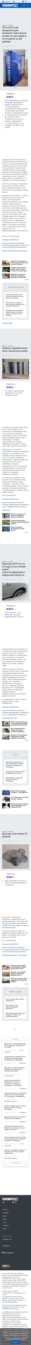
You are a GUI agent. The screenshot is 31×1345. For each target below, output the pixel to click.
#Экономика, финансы (10, 1101)
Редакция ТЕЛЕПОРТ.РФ (10, 240)
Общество (6, 510)
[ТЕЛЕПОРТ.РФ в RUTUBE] (25, 1)
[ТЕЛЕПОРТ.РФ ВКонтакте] (18, 1)
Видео (4, 1216)
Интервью (6, 1212)
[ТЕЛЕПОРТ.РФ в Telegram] (16, 1)
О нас (4, 1222)
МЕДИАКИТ (6, 1245)
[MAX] (7, 97)
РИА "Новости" (7, 449)
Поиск (4, 1228)
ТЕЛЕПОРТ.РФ (12, 247)
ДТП (16, 718)
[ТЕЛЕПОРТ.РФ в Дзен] (23, 1)
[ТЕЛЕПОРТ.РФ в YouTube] (28, 1)
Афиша (5, 1219)
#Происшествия (9, 1076)
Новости (5, 1209)
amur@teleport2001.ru (11, 1302)
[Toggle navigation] (27, 5)
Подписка (6, 1225)
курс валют (23, 955)
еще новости (15, 1162)
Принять (15, 1342)
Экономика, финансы (10, 955)
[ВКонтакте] (10, 97)
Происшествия (8, 718)
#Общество (22, 1063)
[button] (14, 87)
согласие (4, 1331)
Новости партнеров (9, 251)
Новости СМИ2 (7, 323)
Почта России (22, 251)
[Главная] (10, 5)
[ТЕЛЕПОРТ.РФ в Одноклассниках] (21, 1)
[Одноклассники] (12, 97)
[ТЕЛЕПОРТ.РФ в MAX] (13, 1)
